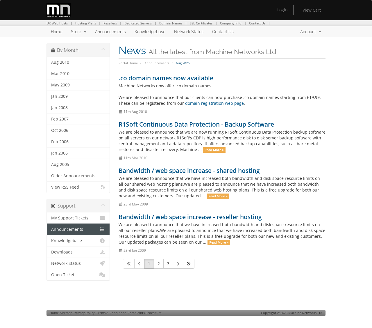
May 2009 (60, 85)
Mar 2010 (60, 73)
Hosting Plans (85, 23)
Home (56, 31)
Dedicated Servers (138, 23)
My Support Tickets (69, 218)
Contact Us (257, 23)
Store (77, 31)
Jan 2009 (59, 96)
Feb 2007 (60, 119)
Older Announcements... (75, 175)
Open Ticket (62, 274)
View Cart (312, 10)
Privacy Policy (84, 313)
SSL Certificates (201, 23)
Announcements (110, 31)
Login (282, 10)
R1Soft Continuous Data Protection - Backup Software (196, 124)
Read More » (214, 150)
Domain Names (170, 23)
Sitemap (66, 313)
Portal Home (128, 63)
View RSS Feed (65, 187)
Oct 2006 (59, 130)
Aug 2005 (60, 164)
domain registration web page (214, 103)
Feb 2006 (60, 141)
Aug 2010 (60, 62)
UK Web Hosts (57, 23)
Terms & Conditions (111, 313)
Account (309, 31)
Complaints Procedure (145, 313)
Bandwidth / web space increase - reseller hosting (190, 217)
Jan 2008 (59, 107)
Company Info (231, 23)
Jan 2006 (59, 153)
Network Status (188, 31)
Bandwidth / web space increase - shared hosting (189, 170)
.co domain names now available (166, 78)
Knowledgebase (150, 31)
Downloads (62, 252)
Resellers (110, 23)
